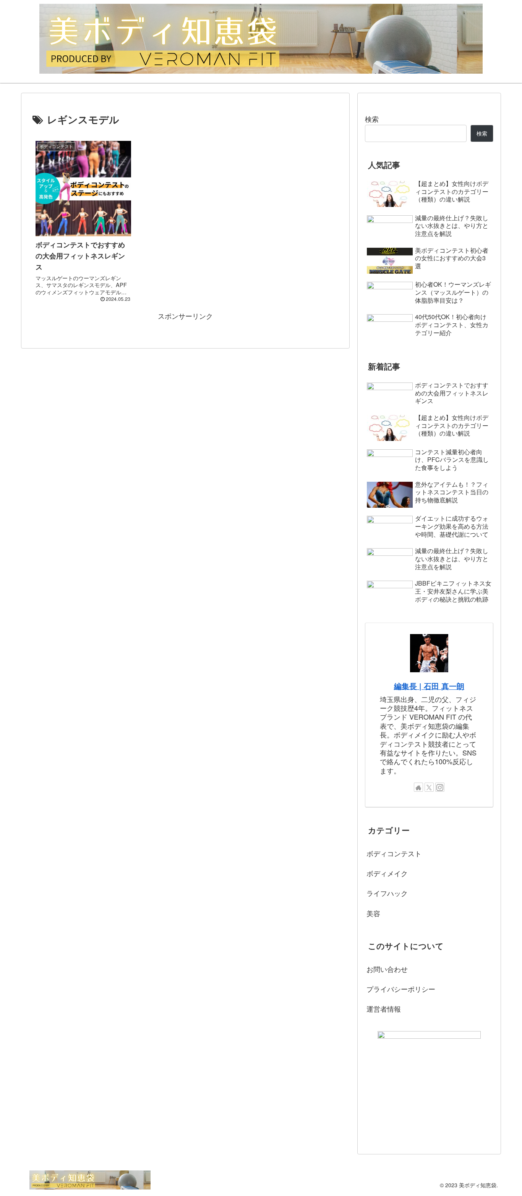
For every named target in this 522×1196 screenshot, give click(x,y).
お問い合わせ (387, 969)
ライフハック (387, 893)
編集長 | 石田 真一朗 (429, 686)
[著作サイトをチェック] (418, 787)
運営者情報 (383, 1009)
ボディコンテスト (393, 853)
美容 (373, 913)
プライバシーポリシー (400, 989)
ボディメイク (387, 873)
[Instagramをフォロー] (439, 787)
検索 (372, 119)
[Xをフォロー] (429, 787)
